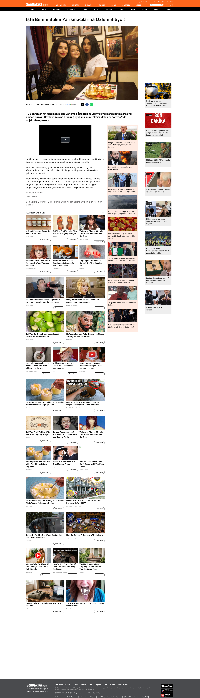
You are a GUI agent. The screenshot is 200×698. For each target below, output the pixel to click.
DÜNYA (88, 5)
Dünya (75, 684)
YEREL (138, 5)
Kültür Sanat (71, 9)
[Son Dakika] (37, 4)
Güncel (68, 684)
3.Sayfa (168, 9)
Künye (46, 691)
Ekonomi (83, 684)
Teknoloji (56, 9)
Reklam (37, 691)
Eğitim (156, 9)
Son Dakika (59, 684)
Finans (43, 9)
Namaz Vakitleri (123, 684)
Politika (31, 9)
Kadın (85, 9)
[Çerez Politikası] (101, 697)
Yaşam (121, 9)
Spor (90, 684)
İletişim (42, 691)
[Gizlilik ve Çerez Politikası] (86, 697)
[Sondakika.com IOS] (167, 686)
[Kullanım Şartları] (60, 697)
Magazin (98, 684)
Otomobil (108, 9)
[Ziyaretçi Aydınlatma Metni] (132, 697)
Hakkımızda (30, 691)
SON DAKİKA (61, 5)
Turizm (144, 9)
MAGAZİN (126, 5)
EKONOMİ (101, 5)
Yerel (105, 684)
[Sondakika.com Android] (167, 690)
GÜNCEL (75, 5)
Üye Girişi (168, 5)
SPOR (113, 5)
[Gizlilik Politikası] (72, 697)
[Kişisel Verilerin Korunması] (115, 697)
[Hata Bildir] (145, 697)
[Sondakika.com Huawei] (167, 695)
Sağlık (133, 9)
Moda (96, 9)
